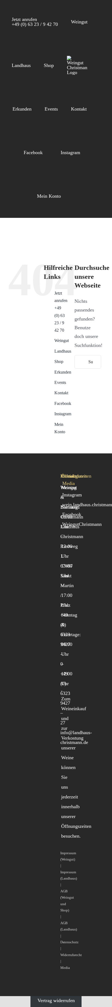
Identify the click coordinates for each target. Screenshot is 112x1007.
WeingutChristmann (82, 524)
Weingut (61, 340)
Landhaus (62, 351)
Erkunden (62, 372)
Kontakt (61, 392)
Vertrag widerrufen (56, 1000)
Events (60, 382)
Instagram (62, 413)
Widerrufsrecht (71, 955)
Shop (58, 361)
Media (65, 968)
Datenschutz (69, 942)
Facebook (62, 403)
